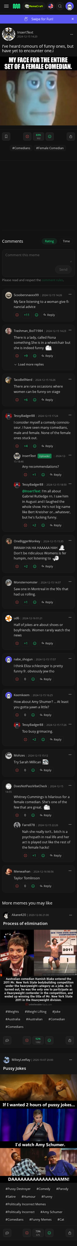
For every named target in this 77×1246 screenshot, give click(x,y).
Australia (14, 1019)
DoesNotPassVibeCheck (30, 786)
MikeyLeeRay (21, 1060)
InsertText (25, 32)
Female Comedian (51, 148)
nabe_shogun (23, 659)
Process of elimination (25, 923)
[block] (71, 34)
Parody (63, 1189)
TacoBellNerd (23, 380)
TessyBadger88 (24, 416)
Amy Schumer (52, 1212)
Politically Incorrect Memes (27, 1204)
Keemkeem (21, 695)
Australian (35, 1019)
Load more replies (31, 364)
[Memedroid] (16, 6)
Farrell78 (28, 825)
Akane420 (19, 915)
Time (66, 241)
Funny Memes (41, 1219)
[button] (60, 6)
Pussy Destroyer (19, 1189)
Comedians (22, 148)
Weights (13, 1011)
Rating (49, 241)
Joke (57, 1011)
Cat (62, 1219)
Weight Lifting (36, 1011)
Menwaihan (22, 871)
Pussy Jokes (14, 1068)
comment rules (52, 280)
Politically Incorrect (21, 1212)
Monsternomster (25, 582)
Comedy (44, 1189)
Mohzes (19, 755)
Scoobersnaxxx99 (26, 295)
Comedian (58, 1019)
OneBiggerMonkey (27, 541)
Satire (12, 1196)
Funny (48, 1196)
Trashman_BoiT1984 (28, 331)
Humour (30, 1196)
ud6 (16, 618)
